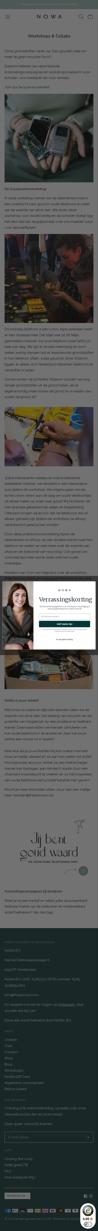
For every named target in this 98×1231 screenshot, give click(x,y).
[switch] (88, 1224)
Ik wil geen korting (64, 639)
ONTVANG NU (64, 624)
